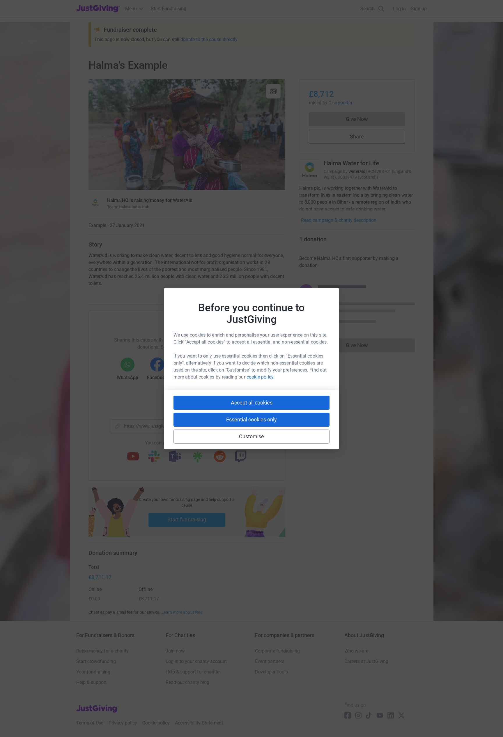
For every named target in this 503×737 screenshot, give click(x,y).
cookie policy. (260, 377)
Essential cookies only (251, 419)
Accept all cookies (251, 403)
